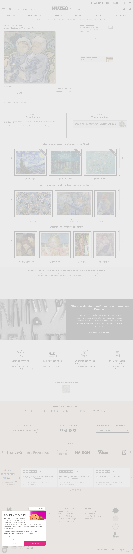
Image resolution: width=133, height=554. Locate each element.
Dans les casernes (74, 220)
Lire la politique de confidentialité (13, 536)
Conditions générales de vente (98, 549)
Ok (127, 430)
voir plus (38, 478)
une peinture (19, 121)
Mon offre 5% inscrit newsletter (93, 517)
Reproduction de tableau (46, 20)
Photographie (34, 15)
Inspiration (121, 15)
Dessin (78, 15)
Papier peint (33, 220)
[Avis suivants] (131, 477)
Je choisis (13, 543)
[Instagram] (66, 431)
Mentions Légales (118, 549)
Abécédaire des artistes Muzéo (66, 406)
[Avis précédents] (19, 477)
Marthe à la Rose (104, 261)
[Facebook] (62, 431)
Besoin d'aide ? (113, 3)
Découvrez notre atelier (99, 332)
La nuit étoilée (30, 179)
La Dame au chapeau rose (105, 220)
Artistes (98, 15)
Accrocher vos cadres (66, 521)
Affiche (58, 15)
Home (33, 20)
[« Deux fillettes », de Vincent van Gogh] (66, 389)
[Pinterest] (71, 431)
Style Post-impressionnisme (67, 20)
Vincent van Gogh (86, 20)
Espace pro (97, 3)
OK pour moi (35, 543)
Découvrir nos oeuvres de (96, 124)
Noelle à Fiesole (54, 261)
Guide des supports (65, 511)
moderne (35, 121)
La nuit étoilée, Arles (65, 179)
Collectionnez (61, 88)
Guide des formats (65, 513)
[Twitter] (75, 431)
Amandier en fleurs (100, 179)
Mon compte (90, 513)
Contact (130, 549)
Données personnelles (125, 551)
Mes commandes (91, 511)
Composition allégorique (25, 261)
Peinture (11, 15)
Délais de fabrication (66, 516)
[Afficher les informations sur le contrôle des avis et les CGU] (16, 481)
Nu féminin (82, 261)
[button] (4, 550)
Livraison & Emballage (67, 518)
